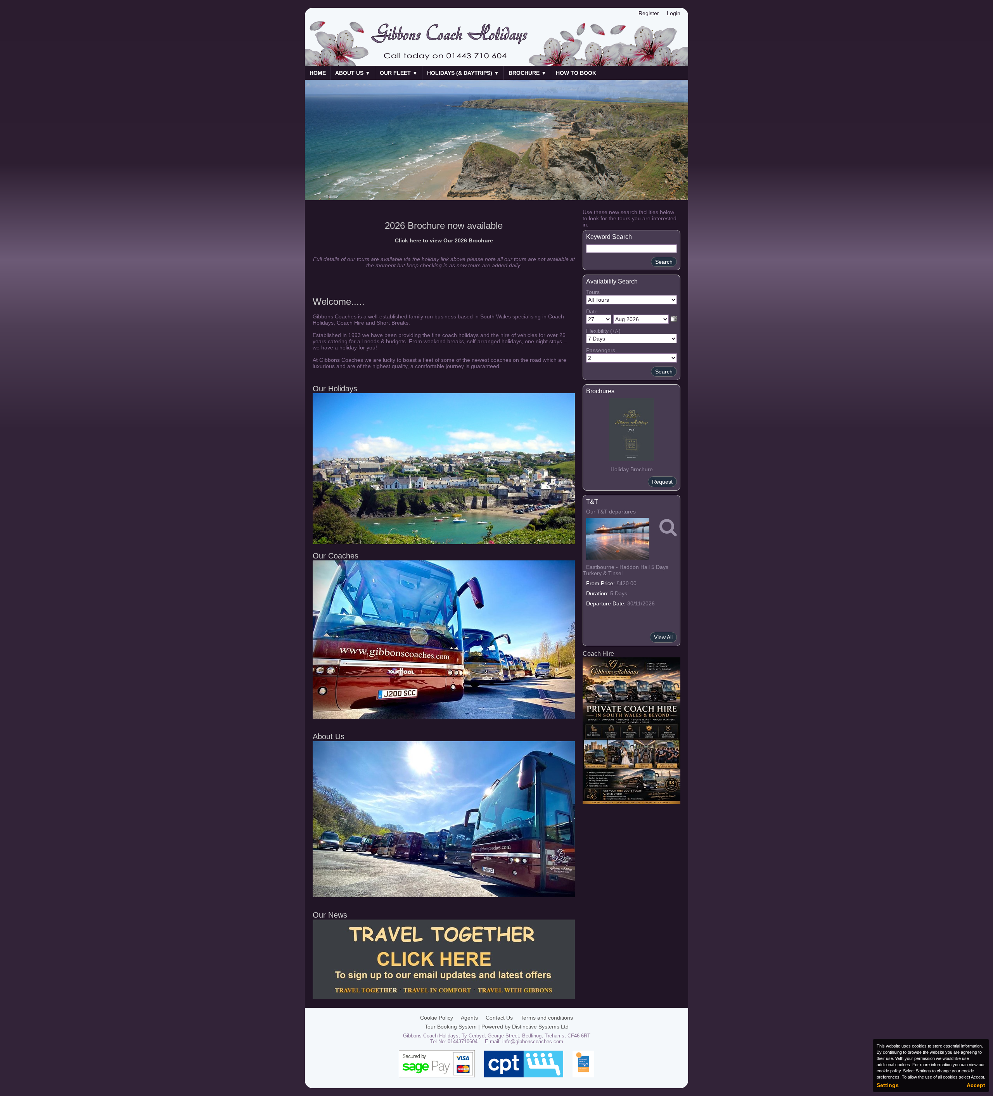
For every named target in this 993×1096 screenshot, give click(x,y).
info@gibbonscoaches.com (532, 1041)
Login (673, 13)
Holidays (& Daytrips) (463, 73)
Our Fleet (399, 73)
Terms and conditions (547, 1018)
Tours (593, 292)
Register (648, 13)
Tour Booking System (451, 1026)
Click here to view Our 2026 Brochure (444, 240)
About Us (352, 73)
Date (592, 311)
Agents (469, 1018)
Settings (888, 1085)
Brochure (528, 73)
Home (318, 73)
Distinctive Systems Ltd (540, 1026)
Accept (976, 1085)
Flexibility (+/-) (603, 331)
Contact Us (499, 1018)
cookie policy (889, 1070)
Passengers (600, 350)
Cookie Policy (436, 1018)
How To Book (576, 73)
